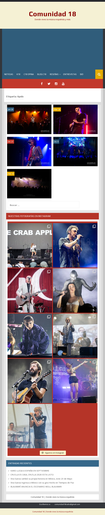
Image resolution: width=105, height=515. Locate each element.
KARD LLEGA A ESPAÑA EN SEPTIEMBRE (30, 470)
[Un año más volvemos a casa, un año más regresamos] (30, 426)
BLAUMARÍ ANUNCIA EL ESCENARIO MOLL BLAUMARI (36, 486)
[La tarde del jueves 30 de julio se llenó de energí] (30, 245)
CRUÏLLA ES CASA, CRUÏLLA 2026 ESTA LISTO (32, 474)
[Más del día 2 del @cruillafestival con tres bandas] (30, 381)
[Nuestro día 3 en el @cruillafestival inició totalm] (75, 336)
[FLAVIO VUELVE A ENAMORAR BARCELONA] (29, 119)
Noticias (8, 74)
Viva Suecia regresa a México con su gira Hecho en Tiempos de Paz (42, 482)
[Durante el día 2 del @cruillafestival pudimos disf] (75, 381)
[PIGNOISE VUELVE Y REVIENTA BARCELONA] (75, 119)
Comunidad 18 (52, 14)
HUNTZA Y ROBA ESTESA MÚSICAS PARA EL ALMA (75, 160)
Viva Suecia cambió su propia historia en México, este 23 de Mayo (41, 478)
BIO (81, 74)
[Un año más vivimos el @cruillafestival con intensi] (30, 290)
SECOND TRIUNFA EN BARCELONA (29, 193)
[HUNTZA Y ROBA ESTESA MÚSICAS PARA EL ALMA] (75, 151)
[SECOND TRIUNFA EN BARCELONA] (29, 183)
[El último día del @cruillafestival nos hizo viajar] (75, 290)
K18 (18, 74)
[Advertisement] (52, 49)
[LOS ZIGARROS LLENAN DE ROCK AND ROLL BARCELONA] (29, 151)
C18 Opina (29, 74)
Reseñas (54, 74)
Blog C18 (41, 74)
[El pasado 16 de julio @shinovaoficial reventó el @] (75, 245)
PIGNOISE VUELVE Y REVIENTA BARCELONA (75, 128)
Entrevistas (70, 74)
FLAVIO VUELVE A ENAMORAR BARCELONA (29, 128)
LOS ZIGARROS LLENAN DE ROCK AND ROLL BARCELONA (29, 160)
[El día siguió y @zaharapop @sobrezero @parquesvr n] (30, 336)
